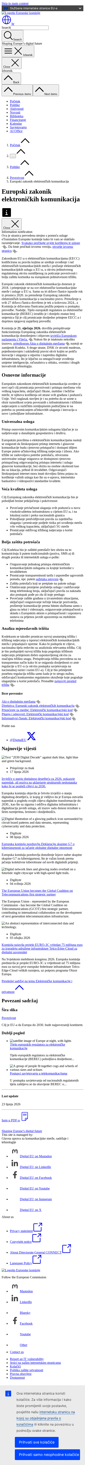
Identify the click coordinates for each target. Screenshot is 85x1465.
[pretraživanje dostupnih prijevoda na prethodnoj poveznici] (4, 247)
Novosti (15, 112)
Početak (15, 101)
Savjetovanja (18, 127)
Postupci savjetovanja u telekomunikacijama (38, 1073)
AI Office (16, 131)
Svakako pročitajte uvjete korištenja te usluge (50, 243)
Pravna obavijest (20, 1374)
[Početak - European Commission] (21, 13)
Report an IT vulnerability (27, 1359)
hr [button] (13, 23)
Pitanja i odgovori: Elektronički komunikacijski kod (35, 714)
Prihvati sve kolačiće (36, 1442)
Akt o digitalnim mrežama (18, 701)
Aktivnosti (17, 108)
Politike (15, 105)
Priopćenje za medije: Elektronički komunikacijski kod (37, 710)
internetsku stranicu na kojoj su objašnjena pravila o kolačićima (46, 1418)
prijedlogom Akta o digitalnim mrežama (39, 343)
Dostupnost (17, 1377)
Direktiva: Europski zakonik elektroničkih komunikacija (38, 705)
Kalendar (16, 123)
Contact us (17, 1352)
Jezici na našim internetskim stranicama (35, 1362)
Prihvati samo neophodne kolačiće (49, 1454)
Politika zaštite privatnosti (26, 1370)
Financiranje (18, 120)
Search (6, 27)
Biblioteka (16, 116)
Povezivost (17, 177)
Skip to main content (15, 3)
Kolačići (15, 1366)
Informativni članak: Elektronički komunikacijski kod (36, 718)
